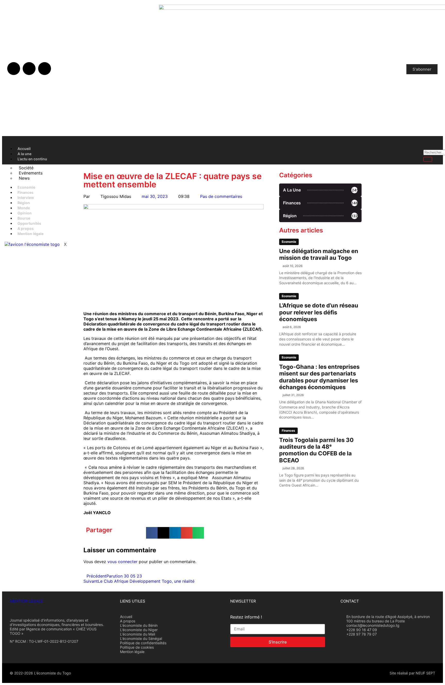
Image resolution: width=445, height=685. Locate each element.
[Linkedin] (44, 68)
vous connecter (122, 561)
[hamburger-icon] (414, 148)
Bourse (24, 218)
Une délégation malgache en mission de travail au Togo (318, 254)
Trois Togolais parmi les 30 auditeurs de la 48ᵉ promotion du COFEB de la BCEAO (316, 450)
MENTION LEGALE (26, 601)
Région (24, 203)
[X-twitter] (29, 68)
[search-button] (427, 159)
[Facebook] (13, 68)
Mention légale (31, 233)
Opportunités (29, 223)
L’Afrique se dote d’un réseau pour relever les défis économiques (318, 312)
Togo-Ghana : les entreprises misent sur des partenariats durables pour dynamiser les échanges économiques (319, 376)
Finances (25, 192)
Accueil (24, 148)
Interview (26, 197)
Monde (24, 208)
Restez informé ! (246, 617)
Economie (26, 187)
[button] (152, 533)
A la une (24, 154)
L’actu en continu (32, 159)
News (24, 178)
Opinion (25, 213)
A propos (26, 228)
